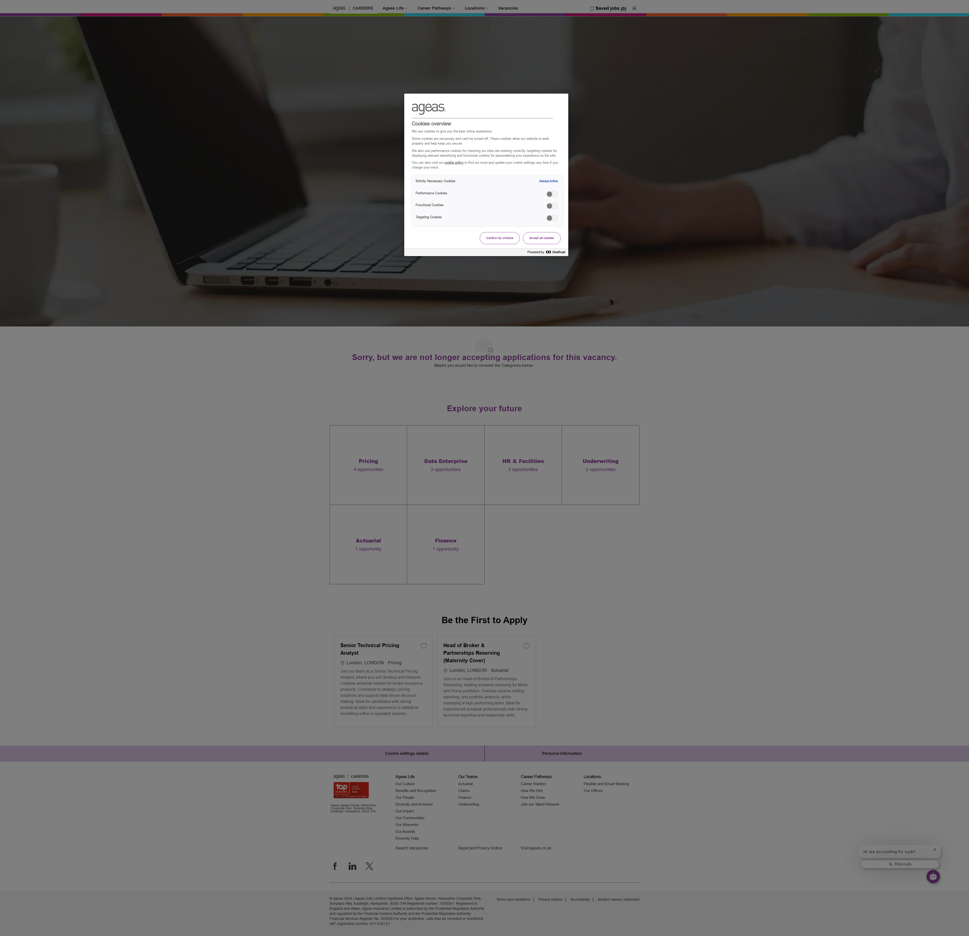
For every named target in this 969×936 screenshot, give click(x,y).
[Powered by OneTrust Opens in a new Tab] (546, 253)
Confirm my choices (499, 237)
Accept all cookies (541, 237)
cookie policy (454, 162)
